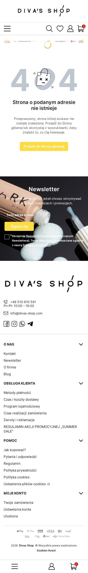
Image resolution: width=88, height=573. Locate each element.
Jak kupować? (15, 450)
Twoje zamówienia (18, 502)
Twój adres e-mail (20, 215)
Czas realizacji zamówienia (25, 413)
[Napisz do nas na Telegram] (30, 324)
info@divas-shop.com (26, 313)
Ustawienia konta (17, 509)
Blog (7, 374)
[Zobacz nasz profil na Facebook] (6, 324)
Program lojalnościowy (22, 406)
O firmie (10, 367)
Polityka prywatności (20, 470)
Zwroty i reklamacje (19, 420)
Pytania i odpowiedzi (20, 456)
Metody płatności (17, 392)
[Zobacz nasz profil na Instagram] (14, 324)
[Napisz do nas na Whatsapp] (22, 324)
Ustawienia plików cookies (25, 484)
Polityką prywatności (37, 245)
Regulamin (33, 236)
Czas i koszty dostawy (21, 399)
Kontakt (10, 353)
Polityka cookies (17, 477)
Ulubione (11, 516)
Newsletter (12, 360)
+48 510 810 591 (23, 302)
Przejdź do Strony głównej (44, 146)
